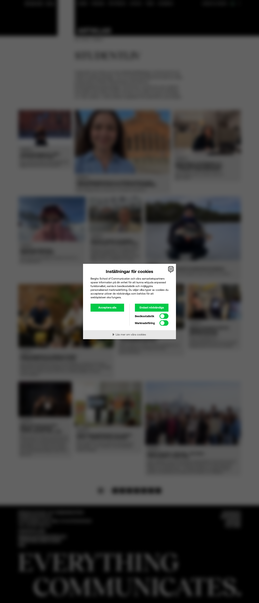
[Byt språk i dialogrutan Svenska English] (170, 269)
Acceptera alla (107, 307)
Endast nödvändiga (152, 307)
